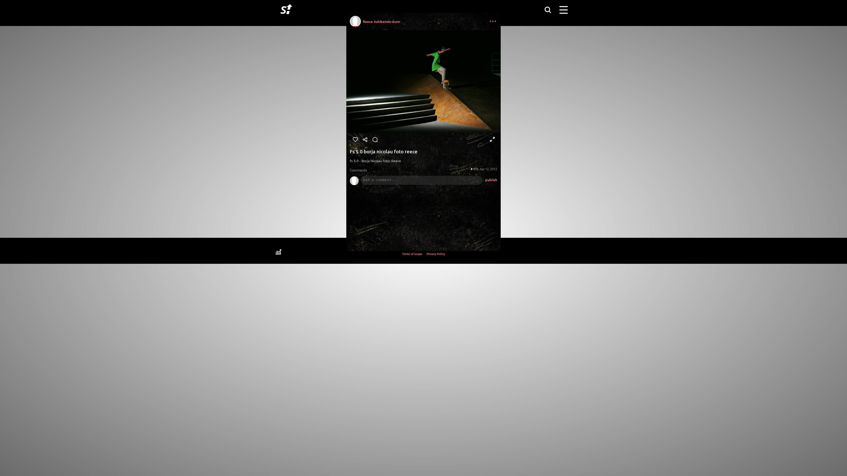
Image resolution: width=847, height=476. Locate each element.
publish (491, 179)
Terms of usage (412, 254)
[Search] (548, 10)
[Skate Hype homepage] (286, 16)
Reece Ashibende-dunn (381, 21)
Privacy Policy (436, 254)
